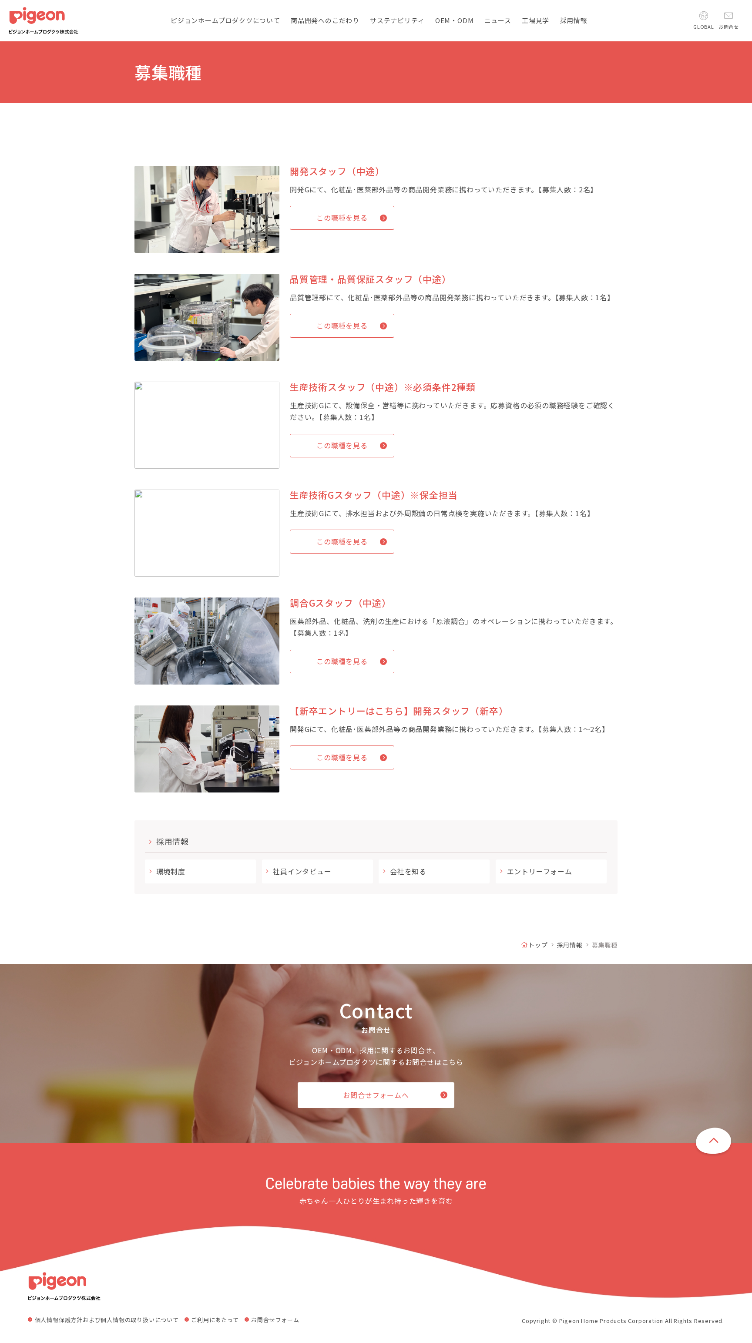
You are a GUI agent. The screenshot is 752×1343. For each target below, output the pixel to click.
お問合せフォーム (275, 1320)
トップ (537, 944)
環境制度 (170, 871)
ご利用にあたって (214, 1320)
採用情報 (172, 841)
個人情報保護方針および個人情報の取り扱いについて (107, 1320)
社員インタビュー (302, 871)
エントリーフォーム (539, 871)
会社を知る (408, 871)
